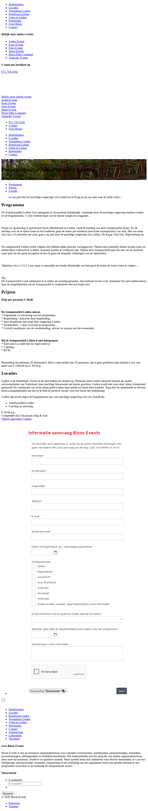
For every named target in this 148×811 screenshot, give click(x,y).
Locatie (13, 191)
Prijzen (13, 187)
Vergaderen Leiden (19, 10)
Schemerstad (16, 732)
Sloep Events (16, 51)
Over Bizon (15, 23)
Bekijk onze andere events (16, 96)
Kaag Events (16, 44)
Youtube (13, 806)
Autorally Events (18, 57)
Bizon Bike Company (21, 54)
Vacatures (14, 738)
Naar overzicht (9, 160)
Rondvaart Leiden (19, 14)
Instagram (14, 803)
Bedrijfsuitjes (16, 4)
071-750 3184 (9, 71)
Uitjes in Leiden (18, 17)
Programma (15, 184)
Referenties (15, 20)
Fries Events (16, 47)
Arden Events (16, 41)
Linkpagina (15, 735)
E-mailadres (15, 780)
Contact (13, 27)
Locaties (13, 7)
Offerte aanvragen (11, 418)
